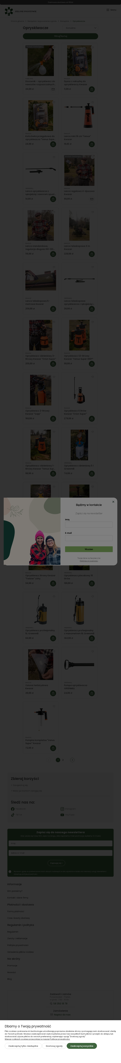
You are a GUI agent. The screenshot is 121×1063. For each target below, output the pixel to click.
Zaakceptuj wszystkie (81, 1046)
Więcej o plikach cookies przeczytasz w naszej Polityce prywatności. (37, 1039)
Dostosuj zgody (54, 1046)
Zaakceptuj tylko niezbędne (23, 1046)
